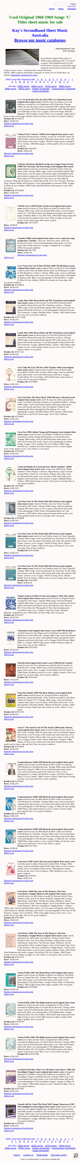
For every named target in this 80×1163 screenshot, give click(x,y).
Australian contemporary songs (24, 75)
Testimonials (42, 1155)
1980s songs (65, 86)
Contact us (28, 1155)
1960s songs (37, 86)
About (61, 9)
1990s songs (10, 89)
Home (51, 9)
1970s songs (51, 86)
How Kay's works (59, 1155)
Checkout (71, 9)
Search (17, 1155)
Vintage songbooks (41, 89)
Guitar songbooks (40, 91)
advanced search (72, 6)
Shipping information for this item (18, 123)
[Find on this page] (76, 1155)
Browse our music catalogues (40, 40)
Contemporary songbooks (64, 89)
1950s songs (23, 86)
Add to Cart (9, 126)
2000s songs (24, 89)
